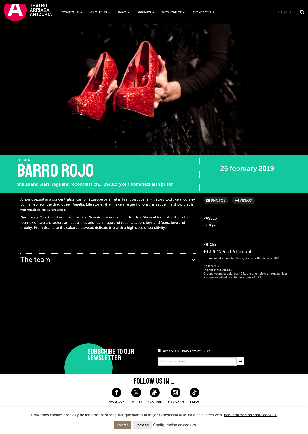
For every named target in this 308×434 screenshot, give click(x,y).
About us (98, 12)
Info (122, 12)
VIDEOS (245, 200)
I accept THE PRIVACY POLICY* (185, 351)
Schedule (70, 12)
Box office (172, 12)
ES (287, 12)
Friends (144, 12)
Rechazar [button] (142, 425)
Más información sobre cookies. (250, 415)
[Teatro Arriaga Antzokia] (28, 12)
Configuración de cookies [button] (174, 425)
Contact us (203, 12)
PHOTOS (217, 200)
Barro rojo (55, 170)
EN (293, 12)
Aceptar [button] (122, 425)
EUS (280, 12)
